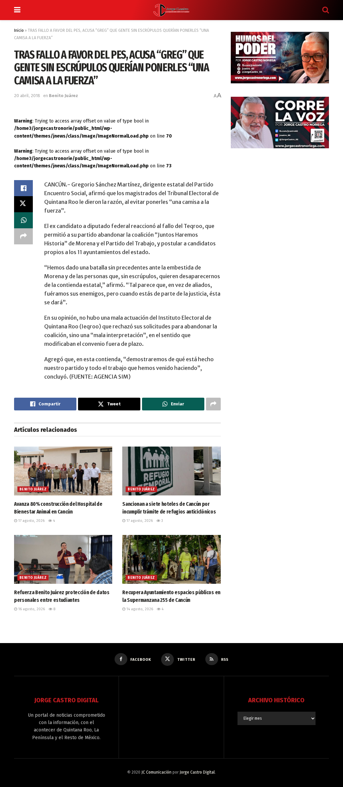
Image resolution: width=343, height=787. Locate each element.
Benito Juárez (63, 95)
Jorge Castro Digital (197, 772)
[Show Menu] (17, 10)
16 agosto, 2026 (31, 609)
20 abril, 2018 (27, 95)
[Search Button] (325, 10)
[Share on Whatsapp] (23, 220)
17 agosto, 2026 (31, 521)
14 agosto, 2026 (139, 609)
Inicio (19, 30)
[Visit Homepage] (171, 10)
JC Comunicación (156, 772)
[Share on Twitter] (23, 204)
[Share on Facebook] (23, 188)
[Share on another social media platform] (23, 236)
